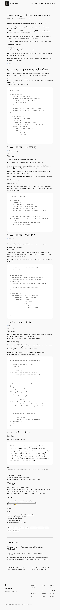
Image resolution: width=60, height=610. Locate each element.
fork (14, 168)
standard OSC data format (17, 55)
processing (33, 527)
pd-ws (9, 467)
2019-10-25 (11, 554)
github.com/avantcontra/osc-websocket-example (21, 503)
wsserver (11, 249)
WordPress (29, 604)
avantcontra (14, 3)
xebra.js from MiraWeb (15, 247)
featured (10, 527)
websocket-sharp (12, 334)
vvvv (9, 530)
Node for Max (35, 252)
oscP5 (14, 183)
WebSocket (16, 530)
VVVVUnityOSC (12, 349)
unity (47, 527)
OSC (27, 527)
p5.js (8, 73)
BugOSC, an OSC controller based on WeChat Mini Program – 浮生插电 (25, 553)
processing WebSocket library (28, 159)
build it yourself (36, 338)
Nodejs (21, 527)
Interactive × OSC (25, 18)
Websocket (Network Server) (20, 477)
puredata (40, 527)
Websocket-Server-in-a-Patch (16, 439)
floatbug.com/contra (20, 517)
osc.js (26, 79)
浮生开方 (23, 522)
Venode (14, 479)
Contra (18, 18)
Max (16, 527)
